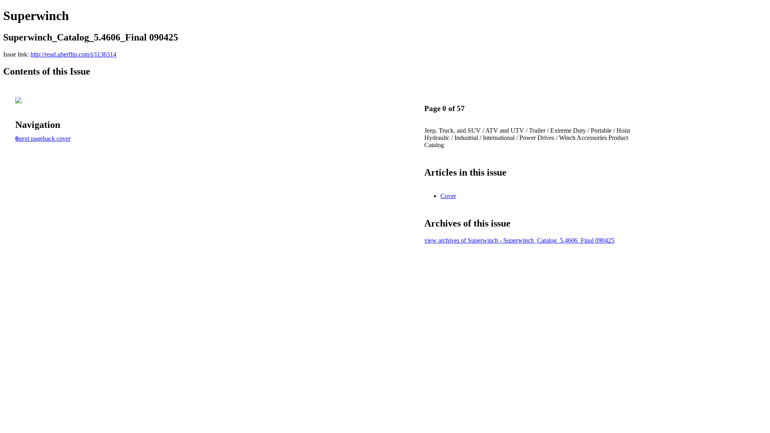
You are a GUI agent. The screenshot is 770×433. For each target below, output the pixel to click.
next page (30, 138)
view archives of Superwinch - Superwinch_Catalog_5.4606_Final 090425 (519, 240)
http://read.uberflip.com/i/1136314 (73, 54)
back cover (57, 138)
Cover (448, 195)
